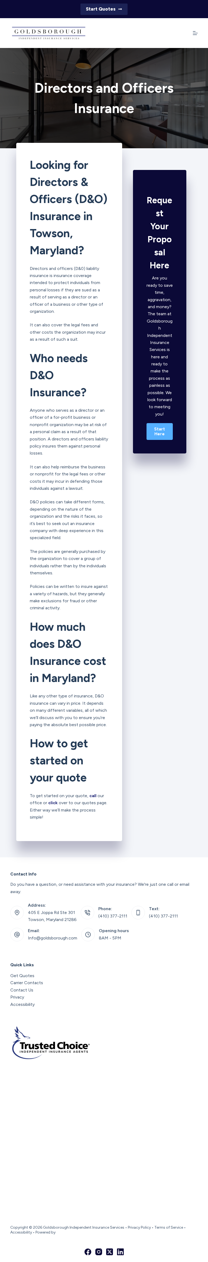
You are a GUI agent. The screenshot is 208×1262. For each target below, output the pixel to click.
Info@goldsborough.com (52, 938)
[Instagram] (98, 1251)
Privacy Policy (139, 1227)
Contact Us (21, 990)
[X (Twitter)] (109, 1251)
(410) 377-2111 (112, 916)
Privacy (17, 997)
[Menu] (195, 33)
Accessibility (22, 1004)
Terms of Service (168, 1227)
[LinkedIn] (120, 1251)
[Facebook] (87, 1251)
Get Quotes (22, 975)
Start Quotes (101, 9)
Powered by (45, 1232)
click (53, 802)
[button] (160, 431)
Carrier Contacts (26, 982)
